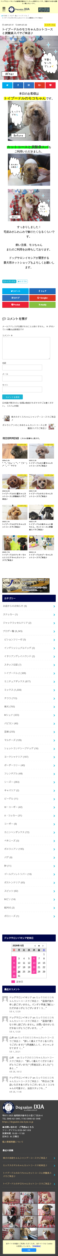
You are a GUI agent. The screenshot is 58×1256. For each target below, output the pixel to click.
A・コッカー (13, 815)
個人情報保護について (12, 1141)
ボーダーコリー (14, 765)
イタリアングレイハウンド (19, 656)
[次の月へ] (44, 945)
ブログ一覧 (13, 631)
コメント (7, 335)
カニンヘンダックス (16, 832)
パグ (8, 857)
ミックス (13, 689)
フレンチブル (13, 773)
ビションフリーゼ (15, 639)
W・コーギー (13, 807)
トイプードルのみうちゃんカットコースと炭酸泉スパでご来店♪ (27, 1174)
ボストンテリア (14, 882)
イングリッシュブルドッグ (19, 647)
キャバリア (11, 790)
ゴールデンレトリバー (18, 874)
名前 (4, 362)
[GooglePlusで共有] (40, 85)
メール (5, 373)
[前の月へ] (34, 945)
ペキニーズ (11, 840)
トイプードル (10, 281)
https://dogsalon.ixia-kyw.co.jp (17, 1121)
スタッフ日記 (12, 664)
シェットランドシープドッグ (21, 748)
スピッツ (11, 890)
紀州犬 (9, 907)
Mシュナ (11, 714)
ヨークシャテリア (16, 756)
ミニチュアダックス (17, 681)
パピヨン (11, 723)
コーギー (10, 823)
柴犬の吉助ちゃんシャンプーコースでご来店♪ (25, 1157)
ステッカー (10, 614)
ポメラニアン (14, 848)
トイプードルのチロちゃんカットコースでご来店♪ (27, 1183)
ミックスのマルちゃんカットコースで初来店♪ (25, 1165)
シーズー (11, 781)
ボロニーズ (11, 916)
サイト (5, 384)
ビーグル (11, 798)
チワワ (10, 698)
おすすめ (23, 281)
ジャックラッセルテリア (17, 622)
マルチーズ (13, 740)
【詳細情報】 (37, 1246)
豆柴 (9, 731)
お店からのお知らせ (15, 605)
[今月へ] (39, 945)
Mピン (10, 899)
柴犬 (9, 706)
